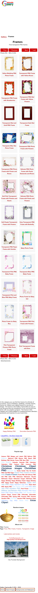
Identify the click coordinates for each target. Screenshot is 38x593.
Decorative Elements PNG (28, 431)
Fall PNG (7, 472)
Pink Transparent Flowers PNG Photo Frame (9, 347)
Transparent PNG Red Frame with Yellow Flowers (27, 99)
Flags (12, 472)
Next (26, 50)
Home (2, 590)
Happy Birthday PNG (9, 431)
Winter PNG (23, 500)
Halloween (19, 476)
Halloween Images (19, 478)
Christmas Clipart (25, 466)
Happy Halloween (20, 482)
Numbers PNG (15, 488)
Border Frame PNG (16, 460)
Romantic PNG (27, 490)
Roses (11, 492)
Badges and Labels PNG (19, 456)
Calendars (33, 462)
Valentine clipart (31, 498)
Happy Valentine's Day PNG (19, 484)
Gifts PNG (12, 476)
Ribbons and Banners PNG (11, 490)
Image (32, 529)
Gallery (4, 37)
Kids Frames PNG (18, 486)
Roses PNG (18, 492)
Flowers (27, 473)
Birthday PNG (5, 460)
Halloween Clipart (6, 478)
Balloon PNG (32, 456)
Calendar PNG (24, 462)
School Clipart (6, 494)
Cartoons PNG (31, 464)
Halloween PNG (31, 478)
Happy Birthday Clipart (19, 480)
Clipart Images (10, 590)
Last (34, 50)
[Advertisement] (19, 20)
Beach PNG (32, 458)
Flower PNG (18, 473)
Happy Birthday (6, 480)
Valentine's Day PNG (9, 500)
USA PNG (13, 498)
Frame (8, 474)
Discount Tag (11, 470)
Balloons (4, 458)
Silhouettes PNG (6, 496)
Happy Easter (9, 482)
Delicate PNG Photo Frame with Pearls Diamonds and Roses (27, 171)
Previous (14, 50)
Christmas (6, 466)
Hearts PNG (8, 486)
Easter (19, 470)
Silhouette (25, 494)
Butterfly (8, 462)
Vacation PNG (21, 498)
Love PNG (28, 486)
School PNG (16, 494)
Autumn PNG (5, 456)
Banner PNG (23, 458)
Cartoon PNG (19, 464)
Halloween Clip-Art (30, 476)
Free (5, 529)
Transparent (25, 529)
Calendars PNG (6, 464)
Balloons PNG (12, 458)
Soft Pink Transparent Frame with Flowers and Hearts (9, 198)
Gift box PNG (32, 474)
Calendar (15, 462)
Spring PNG (16, 496)
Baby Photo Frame (27, 248)
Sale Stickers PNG (29, 492)
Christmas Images (11, 468)
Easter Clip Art (26, 470)
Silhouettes (32, 494)
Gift (26, 474)
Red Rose (32, 488)
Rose (34, 490)
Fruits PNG (21, 474)
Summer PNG (25, 496)
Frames (14, 474)
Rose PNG (5, 492)
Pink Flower (24, 488)
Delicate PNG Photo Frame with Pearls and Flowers (27, 198)
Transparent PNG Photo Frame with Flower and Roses (9, 171)
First (5, 50)
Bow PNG (26, 460)
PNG (9, 529)
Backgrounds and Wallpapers (25, 590)
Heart (30, 484)
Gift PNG (4, 476)
